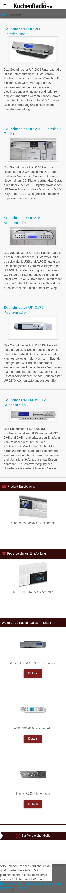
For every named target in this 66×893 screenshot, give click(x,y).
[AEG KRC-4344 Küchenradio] (33, 709)
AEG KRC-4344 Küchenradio (33, 728)
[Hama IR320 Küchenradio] (33, 775)
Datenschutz (52, 883)
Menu (4, 4)
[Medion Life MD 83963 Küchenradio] (33, 644)
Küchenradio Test (12, 883)
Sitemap (5, 888)
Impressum (34, 883)
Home (3, 15)
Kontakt (20, 888)
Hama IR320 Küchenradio (33, 793)
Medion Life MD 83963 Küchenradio (33, 663)
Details (33, 673)
